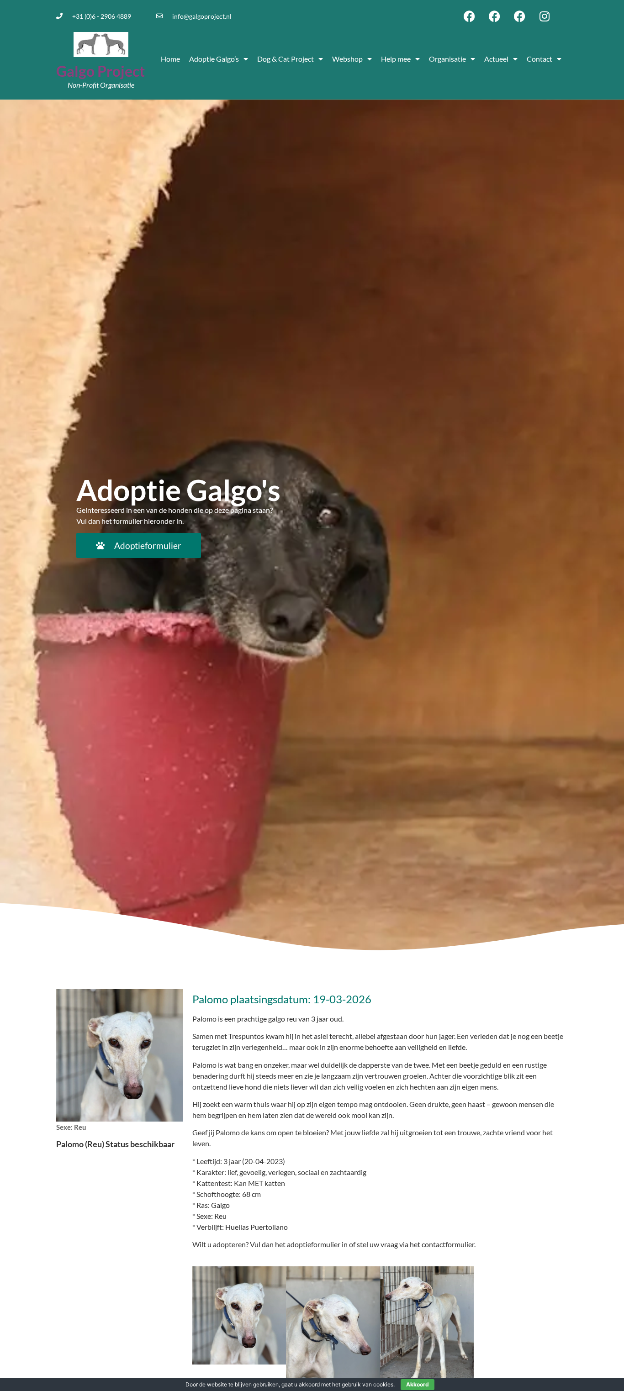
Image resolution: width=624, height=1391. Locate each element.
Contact (539, 58)
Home (170, 58)
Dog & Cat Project (285, 58)
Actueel (496, 58)
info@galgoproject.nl (202, 16)
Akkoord (417, 1384)
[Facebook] (469, 16)
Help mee (396, 58)
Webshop (347, 58)
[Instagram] (544, 16)
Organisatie (447, 58)
